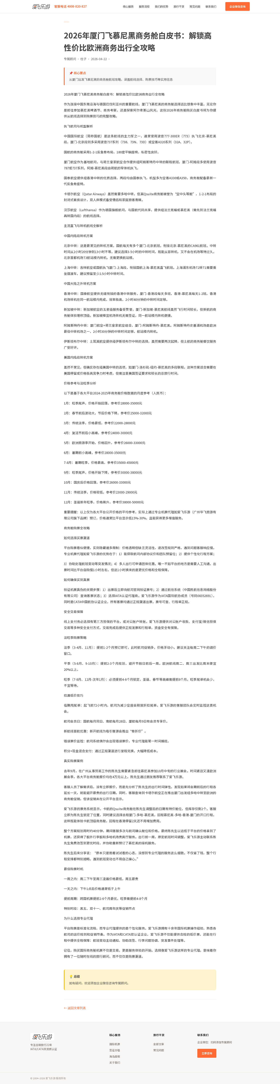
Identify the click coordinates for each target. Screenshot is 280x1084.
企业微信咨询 (238, 6)
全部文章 (158, 1044)
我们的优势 (161, 6)
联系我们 (211, 6)
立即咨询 (207, 1053)
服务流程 (144, 6)
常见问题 (195, 6)
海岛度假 (114, 1056)
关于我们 (114, 1062)
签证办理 (114, 1050)
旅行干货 (179, 6)
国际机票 (114, 1044)
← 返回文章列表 (75, 1008)
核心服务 (128, 6)
